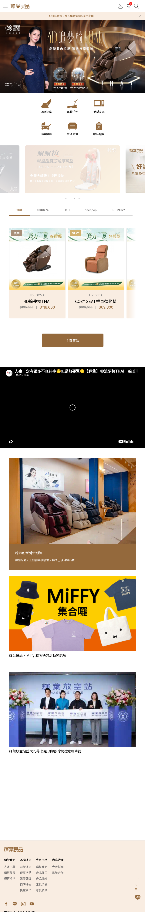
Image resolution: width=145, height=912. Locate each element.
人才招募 (9, 867)
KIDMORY (118, 210)
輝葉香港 (9, 878)
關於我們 (9, 860)
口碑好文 (25, 884)
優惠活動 (25, 873)
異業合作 (25, 890)
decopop (91, 210)
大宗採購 (57, 867)
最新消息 (25, 867)
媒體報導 (25, 878)
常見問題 (41, 884)
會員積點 (41, 890)
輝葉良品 (43, 210)
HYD (67, 210)
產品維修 (41, 878)
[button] (58, 88)
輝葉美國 (9, 873)
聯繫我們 (41, 867)
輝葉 (19, 210)
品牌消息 (25, 860)
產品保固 (41, 873)
